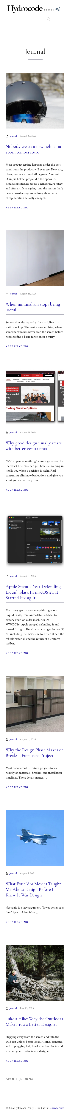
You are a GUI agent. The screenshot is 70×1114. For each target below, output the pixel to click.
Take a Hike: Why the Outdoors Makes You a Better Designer (34, 1021)
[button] (48, 19)
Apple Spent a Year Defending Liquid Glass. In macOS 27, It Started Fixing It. (33, 592)
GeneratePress (56, 1108)
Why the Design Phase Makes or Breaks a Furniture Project (34, 752)
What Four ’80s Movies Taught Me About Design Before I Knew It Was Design (33, 889)
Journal (13, 136)
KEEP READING (17, 207)
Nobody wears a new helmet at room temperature (33, 149)
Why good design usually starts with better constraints (34, 445)
